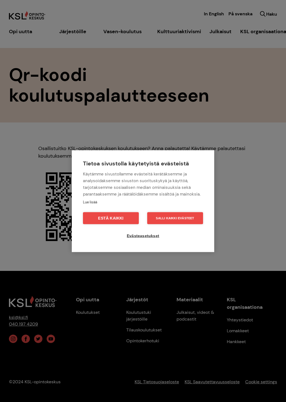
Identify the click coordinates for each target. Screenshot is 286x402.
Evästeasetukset (143, 236)
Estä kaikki (110, 218)
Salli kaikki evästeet (175, 218)
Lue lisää (90, 201)
